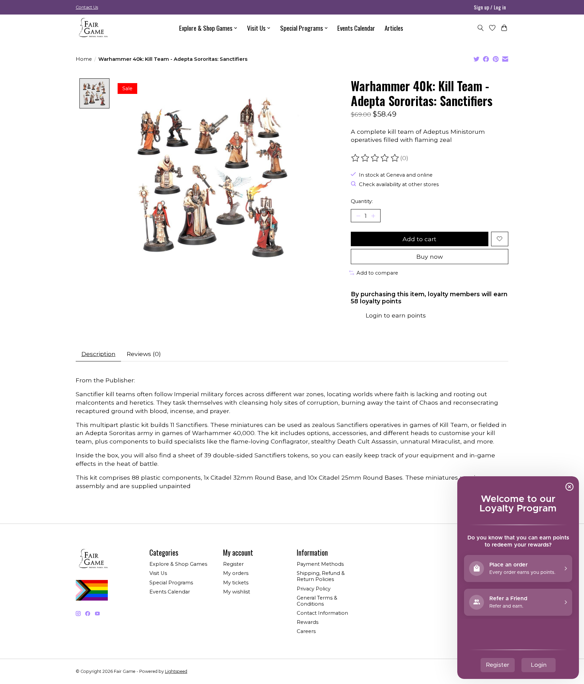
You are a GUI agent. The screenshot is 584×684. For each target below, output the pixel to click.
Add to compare (377, 273)
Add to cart (419, 239)
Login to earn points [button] (396, 315)
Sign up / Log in (490, 7)
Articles (394, 28)
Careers (306, 631)
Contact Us (87, 7)
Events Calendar (356, 28)
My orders (235, 573)
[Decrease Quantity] (358, 215)
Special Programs (171, 583)
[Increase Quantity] (373, 215)
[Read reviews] (375, 158)
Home (84, 59)
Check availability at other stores (399, 184)
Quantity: (362, 201)
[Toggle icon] (480, 28)
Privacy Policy (314, 589)
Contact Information (322, 613)
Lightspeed (176, 671)
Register (233, 564)
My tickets (235, 583)
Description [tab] (98, 353)
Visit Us (158, 573)
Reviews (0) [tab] (144, 353)
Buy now (429, 256)
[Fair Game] (93, 28)
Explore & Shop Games (178, 564)
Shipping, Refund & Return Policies (321, 576)
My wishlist (236, 592)
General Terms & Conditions (317, 601)
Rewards (307, 622)
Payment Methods (320, 564)
